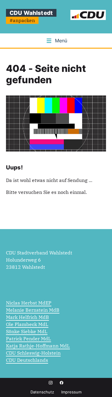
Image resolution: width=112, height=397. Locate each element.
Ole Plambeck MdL (27, 324)
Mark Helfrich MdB (27, 317)
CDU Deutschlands (27, 360)
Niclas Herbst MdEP (28, 303)
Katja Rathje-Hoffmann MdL (38, 346)
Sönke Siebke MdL (26, 331)
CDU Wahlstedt (31, 12)
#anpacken (22, 20)
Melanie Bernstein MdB (32, 310)
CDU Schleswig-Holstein (33, 353)
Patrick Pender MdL (28, 339)
